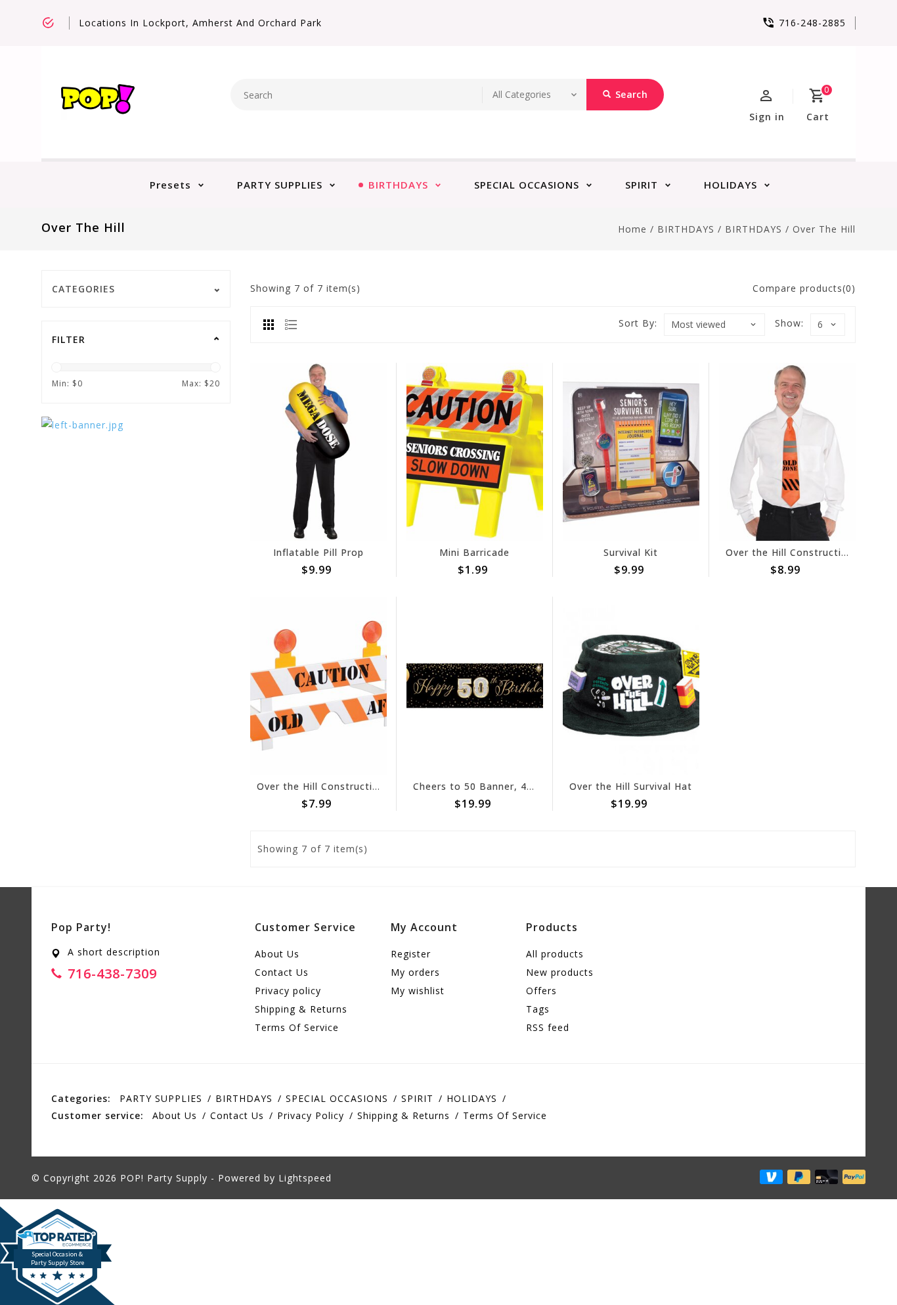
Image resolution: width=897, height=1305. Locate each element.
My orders (415, 972)
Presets (170, 184)
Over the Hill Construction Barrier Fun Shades (369, 786)
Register (411, 954)
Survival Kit (630, 552)
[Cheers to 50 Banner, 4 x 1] (474, 686)
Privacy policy (288, 990)
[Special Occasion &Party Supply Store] (57, 1216)
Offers (541, 990)
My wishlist (418, 990)
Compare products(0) (804, 288)
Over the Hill (824, 229)
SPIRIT (641, 184)
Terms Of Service (297, 1027)
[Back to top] (857, 1265)
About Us (277, 954)
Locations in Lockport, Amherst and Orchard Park (200, 22)
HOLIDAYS (730, 184)
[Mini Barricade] (474, 452)
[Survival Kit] (631, 452)
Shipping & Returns (301, 1009)
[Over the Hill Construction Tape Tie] (787, 452)
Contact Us (282, 972)
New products (560, 972)
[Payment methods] (851, 1177)
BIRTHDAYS (398, 184)
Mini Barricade (474, 552)
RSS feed (547, 1027)
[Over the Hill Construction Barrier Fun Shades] (318, 686)
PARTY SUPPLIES (279, 184)
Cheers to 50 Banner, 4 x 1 (479, 786)
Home (632, 229)
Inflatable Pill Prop (318, 552)
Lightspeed (305, 1178)
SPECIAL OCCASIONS (526, 184)
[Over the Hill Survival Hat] (631, 686)
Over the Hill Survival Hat (630, 786)
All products (555, 954)
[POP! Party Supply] (98, 102)
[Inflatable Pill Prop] (318, 452)
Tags (538, 1009)
